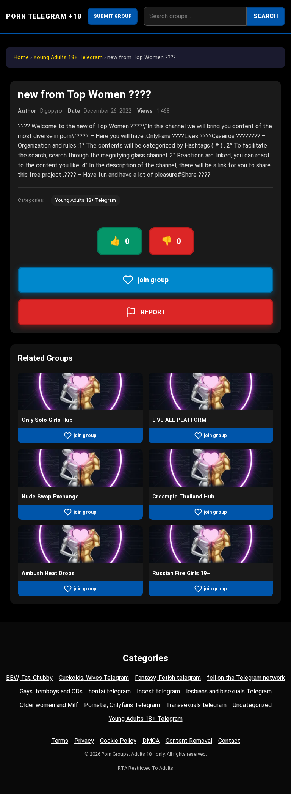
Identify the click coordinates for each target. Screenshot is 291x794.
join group (85, 435)
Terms (59, 740)
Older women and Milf (49, 705)
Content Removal (189, 740)
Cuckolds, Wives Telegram (94, 677)
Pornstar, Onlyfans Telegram (122, 705)
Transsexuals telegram (196, 705)
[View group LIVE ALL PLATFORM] (211, 408)
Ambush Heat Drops (48, 573)
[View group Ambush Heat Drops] (80, 561)
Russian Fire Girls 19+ (181, 573)
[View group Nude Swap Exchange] (80, 484)
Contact (229, 740)
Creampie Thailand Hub (183, 497)
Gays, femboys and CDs (51, 691)
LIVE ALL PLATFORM (179, 420)
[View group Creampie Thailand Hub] (211, 484)
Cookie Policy (118, 740)
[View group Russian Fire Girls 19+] (211, 561)
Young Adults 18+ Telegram (68, 57)
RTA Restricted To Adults (145, 768)
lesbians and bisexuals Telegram (229, 691)
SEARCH (265, 16)
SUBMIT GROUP (113, 16)
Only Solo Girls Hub (47, 420)
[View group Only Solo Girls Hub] (80, 408)
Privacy (84, 740)
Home (21, 57)
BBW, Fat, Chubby (29, 677)
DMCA (151, 740)
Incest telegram (158, 691)
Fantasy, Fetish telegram (168, 677)
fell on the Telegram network (246, 677)
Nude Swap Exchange (50, 497)
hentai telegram (110, 691)
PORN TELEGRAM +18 (43, 16)
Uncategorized (252, 705)
